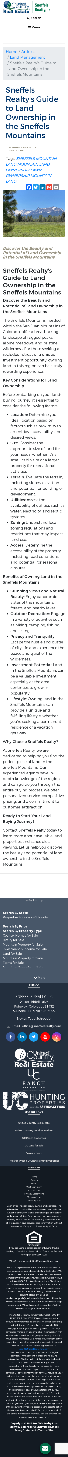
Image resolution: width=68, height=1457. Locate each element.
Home (11, 51)
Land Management (27, 57)
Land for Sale (12, 954)
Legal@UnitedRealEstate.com (34, 1348)
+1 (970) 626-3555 (41, 1011)
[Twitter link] (33, 1037)
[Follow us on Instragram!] (56, 1037)
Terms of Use (34, 1197)
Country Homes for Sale (20, 936)
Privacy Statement (34, 1193)
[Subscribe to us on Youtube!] (45, 1037)
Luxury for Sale (13, 940)
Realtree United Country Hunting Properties (34, 1160)
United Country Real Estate (34, 1122)
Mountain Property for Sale (23, 945)
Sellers (34, 1183)
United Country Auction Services (34, 1130)
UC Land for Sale (34, 1145)
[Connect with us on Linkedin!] (22, 1037)
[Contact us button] (45, 1448)
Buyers (34, 1180)
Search (35, 18)
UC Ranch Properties (34, 1138)
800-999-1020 (39, 1254)
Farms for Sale (13, 963)
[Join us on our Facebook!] (10, 1037)
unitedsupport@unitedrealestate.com (28, 1298)
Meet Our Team (34, 1186)
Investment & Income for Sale (25, 949)
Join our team (34, 1153)
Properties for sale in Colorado (25, 917)
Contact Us (34, 1190)
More (41, 978)
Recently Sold (34, 1200)
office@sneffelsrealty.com (41, 1026)
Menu (35, 27)
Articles (28, 51)
